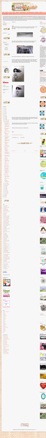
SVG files (17, 12)
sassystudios (5, 256)
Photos (13, 12)
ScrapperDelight (6, 259)
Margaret (5, 326)
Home (3, 12)
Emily (4, 321)
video (4, 267)
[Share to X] (22, 137)
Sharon (5, 329)
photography (5, 251)
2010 (4, 194)
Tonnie (4, 330)
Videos (10, 12)
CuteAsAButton (6, 220)
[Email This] (20, 137)
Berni (4, 317)
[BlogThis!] (21, 137)
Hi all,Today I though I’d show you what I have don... (6, 160)
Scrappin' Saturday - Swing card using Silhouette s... (7, 153)
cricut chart (5, 219)
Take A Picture (6, 135)
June (5, 187)
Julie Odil (5, 324)
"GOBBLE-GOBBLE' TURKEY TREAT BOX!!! (7, 141)
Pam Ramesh (41, 72)
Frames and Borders (6, 231)
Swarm (5, 265)
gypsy (4, 234)
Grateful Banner (6, 130)
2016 (4, 113)
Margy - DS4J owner (6, 311)
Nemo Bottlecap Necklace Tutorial (6, 143)
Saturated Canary (6, 257)
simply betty (5, 264)
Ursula (4, 331)
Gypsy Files (36, 12)
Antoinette (5, 315)
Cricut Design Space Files (30, 12)
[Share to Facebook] (23, 137)
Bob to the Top (6, 173)
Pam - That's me (6, 327)
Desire (4, 319)
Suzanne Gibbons (6, 353)
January (5, 193)
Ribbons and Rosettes (6, 148)
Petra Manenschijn (6, 350)
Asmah (4, 316)
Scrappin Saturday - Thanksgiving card (6, 126)
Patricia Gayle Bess (6, 349)
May (5, 188)
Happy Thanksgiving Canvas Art (6, 134)
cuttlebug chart (6, 221)
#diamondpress (6, 207)
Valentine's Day (6, 266)
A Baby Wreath (6, 164)
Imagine (5, 238)
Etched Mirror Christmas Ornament (6, 150)
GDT (4, 233)
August (5, 185)
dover (4, 226)
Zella (3, 332)
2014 (4, 115)
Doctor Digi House (6, 224)
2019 (4, 111)
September (6, 184)
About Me (7, 12)
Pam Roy (5, 348)
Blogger (35, 429)
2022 (4, 107)
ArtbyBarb (5, 209)
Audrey (5, 314)
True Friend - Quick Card (6, 158)
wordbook (5, 268)
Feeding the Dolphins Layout (6, 145)
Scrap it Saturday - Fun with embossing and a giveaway (6, 171)
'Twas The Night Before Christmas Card (7, 177)
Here (16, 27)
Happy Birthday (6, 165)
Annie (4, 313)
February (5, 192)
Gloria (4, 322)
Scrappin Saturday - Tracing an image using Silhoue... (6, 137)
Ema (4, 320)
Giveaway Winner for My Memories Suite (7, 156)
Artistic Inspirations (6, 211)
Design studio (5, 222)
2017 (4, 112)
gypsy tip (5, 236)
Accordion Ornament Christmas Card (6, 181)
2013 (4, 116)
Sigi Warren (5, 351)
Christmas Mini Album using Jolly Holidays (7, 124)
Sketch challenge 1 (6, 146)
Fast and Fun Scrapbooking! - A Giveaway (6, 169)
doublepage (5, 225)
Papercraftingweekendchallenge (7, 250)
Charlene (5, 318)
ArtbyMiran (5, 210)
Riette (4, 328)
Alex (4, 312)
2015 (4, 114)
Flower (5, 230)
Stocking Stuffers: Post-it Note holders (6, 129)
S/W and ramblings (6, 252)
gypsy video (5, 237)
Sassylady (5, 255)
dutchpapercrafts (6, 228)
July (5, 186)
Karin (4, 325)
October (5, 183)
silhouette (5, 263)
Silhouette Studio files (22, 12)
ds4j (4, 227)
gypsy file (5, 235)
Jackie (4, 323)
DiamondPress (6, 223)
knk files (41, 12)
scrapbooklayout (6, 258)
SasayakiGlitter (6, 254)
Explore (5, 229)
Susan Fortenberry (6, 352)
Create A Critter (6, 218)
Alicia (4, 208)
